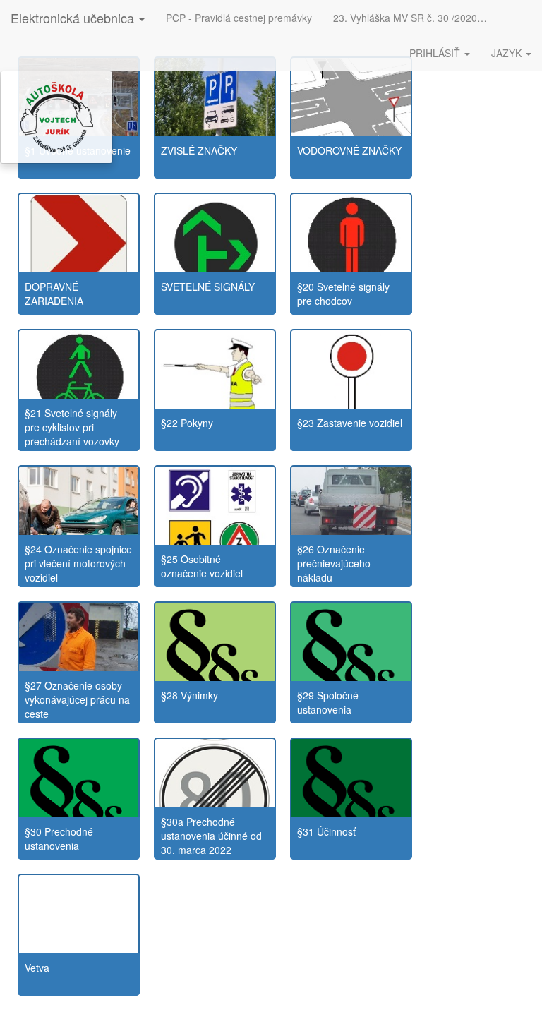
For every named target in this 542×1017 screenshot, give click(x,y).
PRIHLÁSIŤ (436, 53)
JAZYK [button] (507, 53)
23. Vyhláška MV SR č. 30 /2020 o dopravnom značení (416, 18)
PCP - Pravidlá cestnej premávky (239, 18)
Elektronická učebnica (74, 17)
